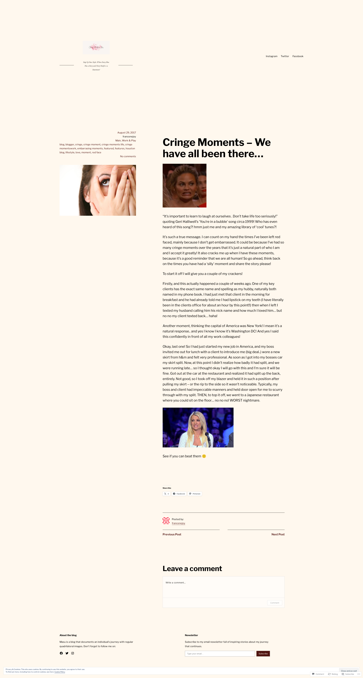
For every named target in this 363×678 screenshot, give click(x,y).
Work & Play (129, 140)
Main (118, 140)
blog (62, 144)
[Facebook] (61, 653)
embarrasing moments (90, 148)
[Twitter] (67, 653)
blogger (70, 144)
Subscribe (263, 653)
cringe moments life (113, 144)
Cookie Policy (59, 672)
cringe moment (92, 144)
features (119, 148)
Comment (274, 603)
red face (96, 152)
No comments (128, 156)
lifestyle (70, 152)
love (78, 152)
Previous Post (172, 534)
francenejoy (178, 523)
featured (109, 148)
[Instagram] (72, 653)
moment (86, 152)
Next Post (278, 534)
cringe (78, 144)
